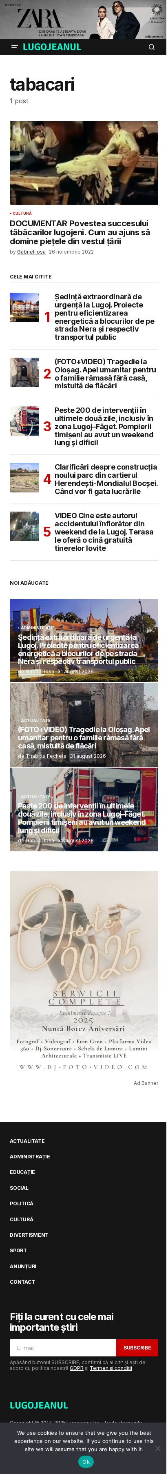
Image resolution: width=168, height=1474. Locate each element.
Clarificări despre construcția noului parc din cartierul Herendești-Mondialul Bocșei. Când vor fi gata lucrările (106, 479)
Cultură (22, 214)
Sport (18, 1251)
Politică (21, 1204)
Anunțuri (23, 1266)
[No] (158, 1448)
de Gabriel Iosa (36, 671)
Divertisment (29, 1235)
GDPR (77, 1368)
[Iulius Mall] (84, 19)
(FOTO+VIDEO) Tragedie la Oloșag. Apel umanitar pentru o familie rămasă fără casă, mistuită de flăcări (105, 374)
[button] (15, 47)
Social (19, 1188)
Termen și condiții (111, 1368)
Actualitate (36, 721)
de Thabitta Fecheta (42, 756)
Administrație (38, 628)
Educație (22, 1172)
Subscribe (137, 1348)
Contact (22, 1282)
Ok (86, 1461)
